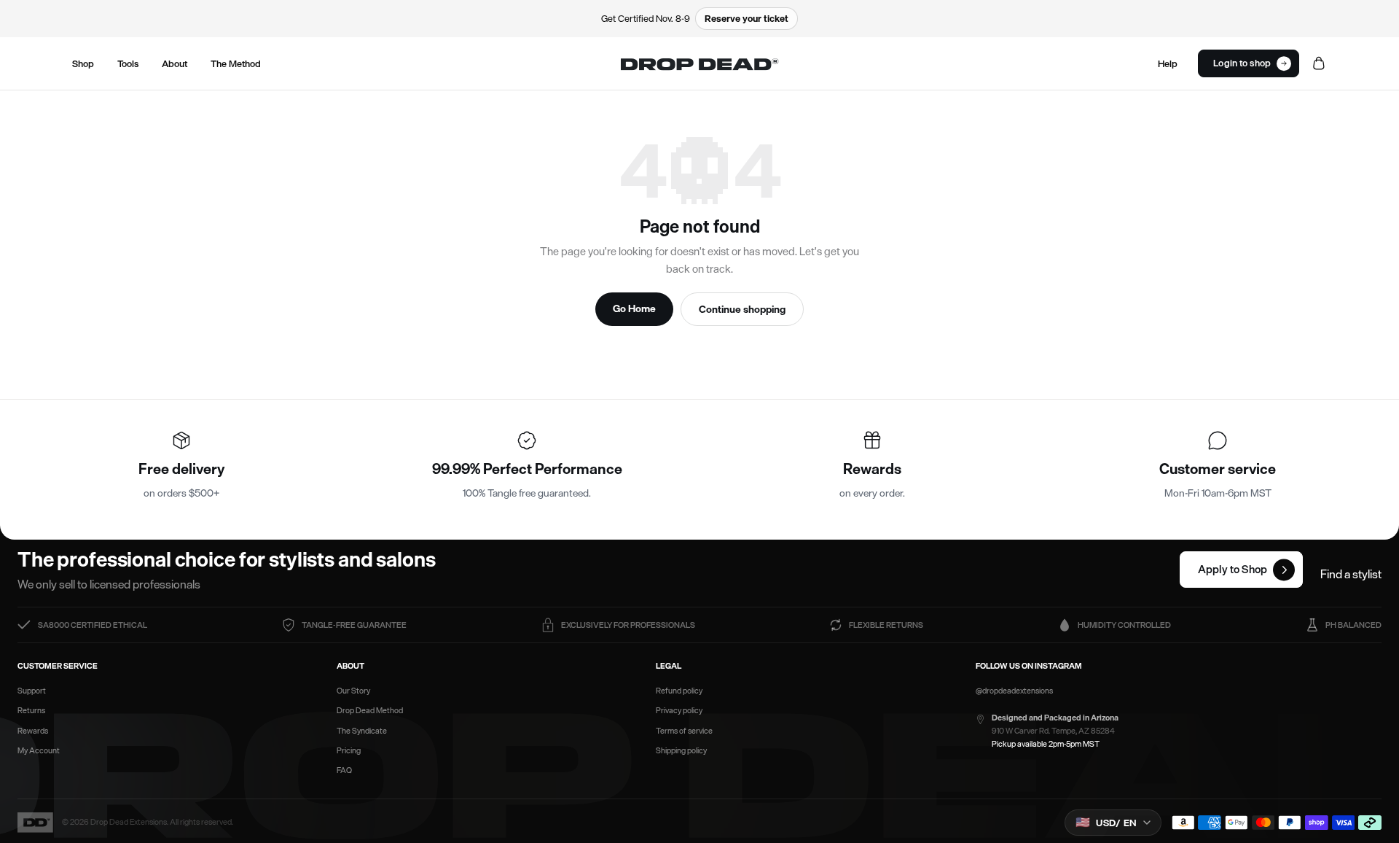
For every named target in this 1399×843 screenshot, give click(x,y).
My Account (38, 750)
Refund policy (679, 690)
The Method (236, 63)
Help (1167, 63)
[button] (1248, 63)
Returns (31, 710)
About (174, 63)
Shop (83, 63)
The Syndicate (362, 731)
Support (31, 690)
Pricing (349, 750)
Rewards (32, 731)
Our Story (353, 690)
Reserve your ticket (746, 18)
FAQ (344, 770)
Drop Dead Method (370, 710)
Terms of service (684, 731)
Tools (127, 63)
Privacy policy (679, 710)
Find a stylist (1351, 573)
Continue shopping (742, 308)
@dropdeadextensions (1014, 690)
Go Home (634, 308)
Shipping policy (681, 750)
